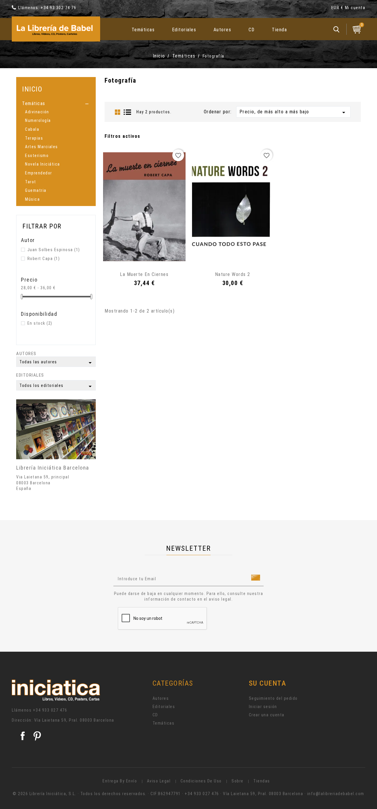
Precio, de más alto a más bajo (293, 112)
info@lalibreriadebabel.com (335, 793)
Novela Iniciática (42, 164)
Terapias (34, 138)
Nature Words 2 (232, 274)
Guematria (36, 190)
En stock (39, 323)
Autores (223, 29)
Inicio (32, 89)
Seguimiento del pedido (273, 698)
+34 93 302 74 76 (58, 7)
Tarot (30, 181)
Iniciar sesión (263, 706)
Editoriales (184, 29)
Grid (117, 112)
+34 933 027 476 (50, 710)
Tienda (279, 29)
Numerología (38, 120)
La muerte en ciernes (144, 274)
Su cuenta (267, 683)
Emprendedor (38, 173)
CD (252, 29)
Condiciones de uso (201, 781)
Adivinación (37, 111)
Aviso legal (159, 781)
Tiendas (261, 781)
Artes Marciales (41, 146)
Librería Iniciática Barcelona (52, 468)
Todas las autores (56, 362)
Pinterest (37, 736)
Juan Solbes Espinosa (53, 249)
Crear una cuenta (267, 714)
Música (32, 199)
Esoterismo (37, 155)
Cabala (32, 129)
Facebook (23, 736)
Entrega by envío (119, 781)
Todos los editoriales (56, 386)
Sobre (238, 781)
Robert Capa (43, 258)
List (127, 112)
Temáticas (143, 29)
